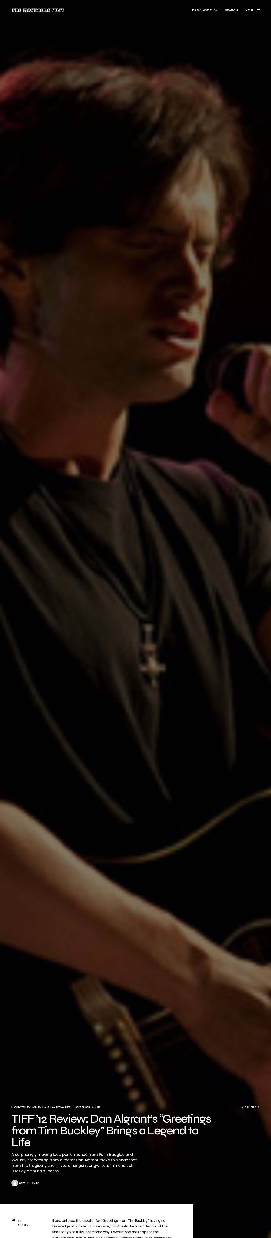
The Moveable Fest (37, 10)
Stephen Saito (29, 1183)
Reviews (18, 1106)
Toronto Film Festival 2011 (48, 1106)
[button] (205, 10)
